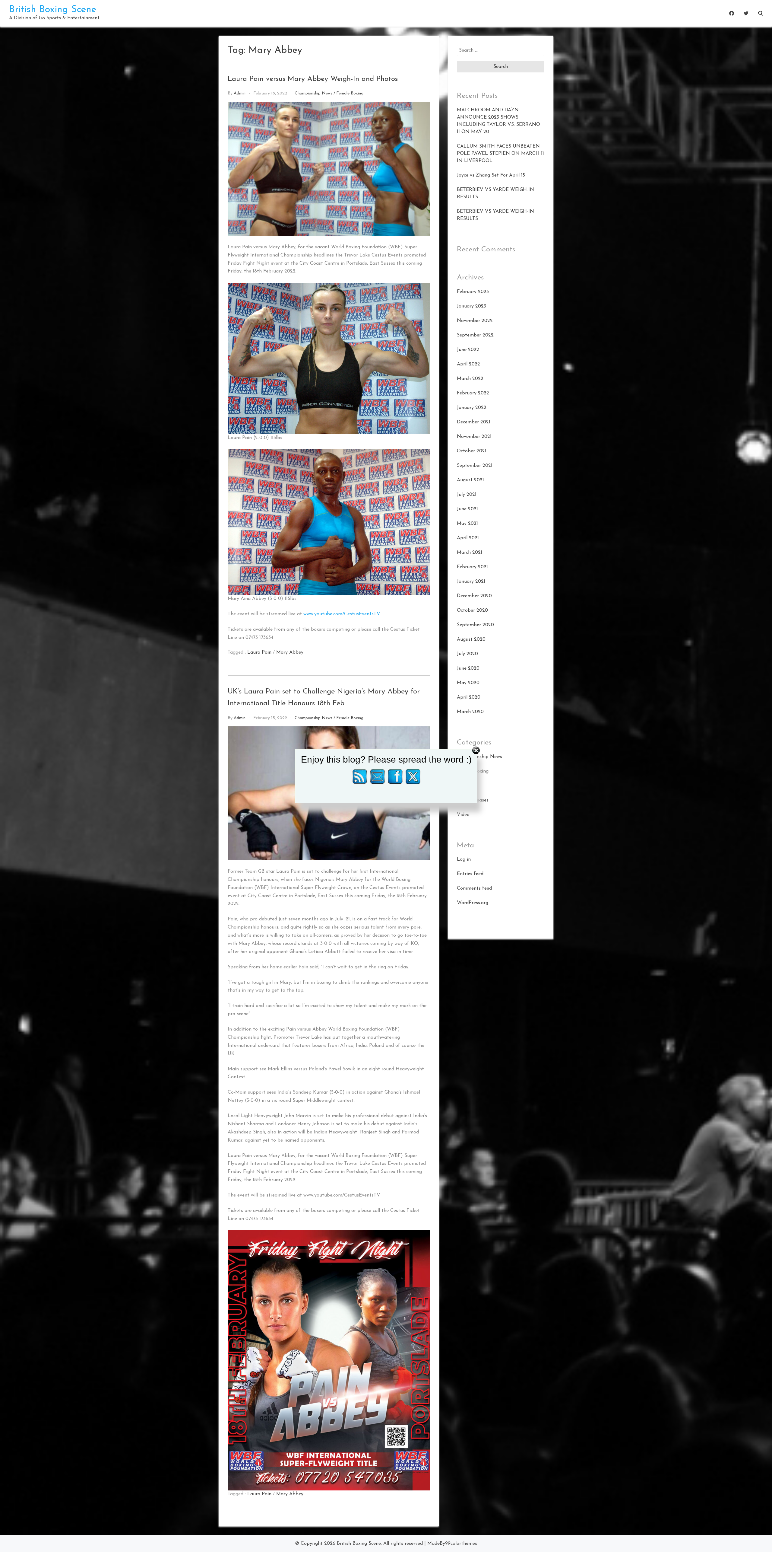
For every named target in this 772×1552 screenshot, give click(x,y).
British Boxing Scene (52, 9)
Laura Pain (259, 652)
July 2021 (466, 494)
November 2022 (475, 320)
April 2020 (468, 697)
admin (239, 93)
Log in (464, 859)
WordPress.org (472, 902)
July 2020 (467, 654)
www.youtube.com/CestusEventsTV (341, 614)
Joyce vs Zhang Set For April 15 (491, 175)
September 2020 (475, 625)
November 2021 (474, 436)
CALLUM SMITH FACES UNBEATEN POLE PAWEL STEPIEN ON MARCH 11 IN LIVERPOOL (500, 153)
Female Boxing (349, 93)
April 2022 (468, 364)
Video (463, 814)
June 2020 (468, 668)
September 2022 (475, 335)
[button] (760, 13)
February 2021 (472, 567)
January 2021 (471, 581)
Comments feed (474, 888)
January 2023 (471, 306)
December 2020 (474, 596)
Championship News (313, 93)
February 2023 (473, 291)
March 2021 (469, 552)
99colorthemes (461, 1543)
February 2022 (473, 393)
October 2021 (471, 451)
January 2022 (471, 407)
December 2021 (473, 422)
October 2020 (472, 610)
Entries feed (470, 874)
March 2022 (470, 378)
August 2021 (470, 480)
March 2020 (470, 711)
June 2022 (468, 349)
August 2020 (471, 639)
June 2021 (467, 509)
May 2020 (468, 682)
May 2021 (467, 523)
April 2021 (468, 538)
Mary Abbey (289, 652)
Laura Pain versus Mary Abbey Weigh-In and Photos (313, 79)
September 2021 (474, 465)
